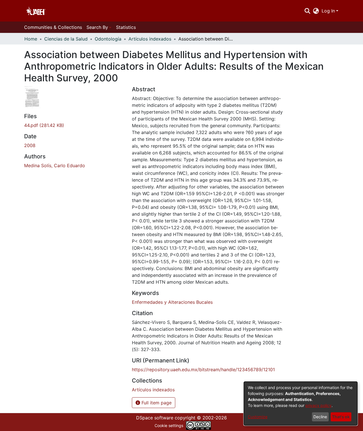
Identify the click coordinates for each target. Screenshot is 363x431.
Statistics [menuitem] (126, 27)
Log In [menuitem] (328, 11)
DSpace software (154, 418)
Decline (320, 416)
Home (30, 39)
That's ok (341, 416)
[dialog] (300, 403)
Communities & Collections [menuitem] (53, 27)
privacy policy (318, 405)
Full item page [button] (156, 402)
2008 (29, 145)
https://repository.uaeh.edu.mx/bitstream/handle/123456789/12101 (203, 369)
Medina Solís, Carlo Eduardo (54, 165)
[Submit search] (307, 10)
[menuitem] (316, 10)
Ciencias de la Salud (66, 39)
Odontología (108, 39)
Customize (257, 416)
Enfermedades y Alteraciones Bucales (172, 302)
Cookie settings (169, 425)
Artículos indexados (149, 39)
